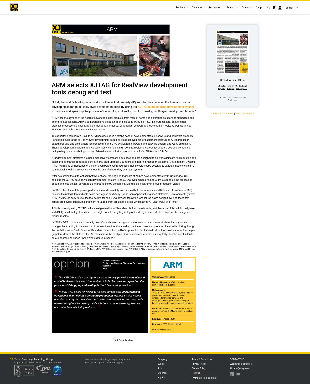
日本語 (239, 88)
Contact (246, 7)
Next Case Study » (245, 113)
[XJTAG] (14, 7)
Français (230, 88)
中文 (245, 88)
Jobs (160, 368)
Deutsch (242, 85)
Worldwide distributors (241, 363)
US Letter (222, 85)
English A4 (232, 85)
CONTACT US (237, 359)
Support (231, 7)
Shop (259, 7)
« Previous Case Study (222, 113)
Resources (214, 7)
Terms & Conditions (202, 359)
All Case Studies (124, 340)
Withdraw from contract (204, 377)
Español (221, 88)
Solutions (197, 7)
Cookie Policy (199, 368)
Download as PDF (231, 80)
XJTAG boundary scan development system (166, 106)
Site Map (162, 372)
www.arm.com (167, 329)
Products (181, 7)
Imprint (161, 377)
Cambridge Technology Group (37, 359)
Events (161, 363)
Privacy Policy (199, 363)
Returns (196, 372)
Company (162, 359)
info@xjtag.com (242, 368)
